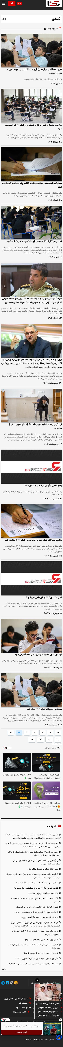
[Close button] (60, 1019)
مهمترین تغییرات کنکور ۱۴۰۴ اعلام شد (44, 709)
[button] (3, 3)
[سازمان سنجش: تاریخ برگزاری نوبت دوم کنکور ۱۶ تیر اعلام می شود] (31, 106)
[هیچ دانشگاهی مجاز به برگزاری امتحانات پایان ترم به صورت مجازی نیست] (31, 50)
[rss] (15, 983)
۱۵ (32, 739)
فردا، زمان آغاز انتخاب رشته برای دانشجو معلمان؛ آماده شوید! (34, 241)
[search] (11, 3)
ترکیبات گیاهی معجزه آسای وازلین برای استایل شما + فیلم (33, 963)
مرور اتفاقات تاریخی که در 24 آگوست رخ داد (39, 917)
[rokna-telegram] (3, 983)
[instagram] (11, 983)
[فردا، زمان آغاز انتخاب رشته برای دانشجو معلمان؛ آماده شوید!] (31, 222)
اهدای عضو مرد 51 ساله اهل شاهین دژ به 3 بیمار (37, 882)
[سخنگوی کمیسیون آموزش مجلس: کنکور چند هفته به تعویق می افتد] (31, 164)
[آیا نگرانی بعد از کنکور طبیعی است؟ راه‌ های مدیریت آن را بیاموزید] (31, 405)
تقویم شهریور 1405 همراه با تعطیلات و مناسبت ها (36, 888)
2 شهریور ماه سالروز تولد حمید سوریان (41, 939)
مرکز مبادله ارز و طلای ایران (16, 998)
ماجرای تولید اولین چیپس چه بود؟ (43, 893)
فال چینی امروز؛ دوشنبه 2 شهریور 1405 (41, 953)
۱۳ (49, 739)
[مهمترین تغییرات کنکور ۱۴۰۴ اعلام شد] (31, 690)
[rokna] (54, 3)
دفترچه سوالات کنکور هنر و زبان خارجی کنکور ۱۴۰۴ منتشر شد (33, 540)
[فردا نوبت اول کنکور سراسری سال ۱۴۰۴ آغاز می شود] (31, 636)
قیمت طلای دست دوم (26, 1007)
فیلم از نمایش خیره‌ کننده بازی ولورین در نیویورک (37, 907)
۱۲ (58, 739)
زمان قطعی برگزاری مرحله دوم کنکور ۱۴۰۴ (43, 485)
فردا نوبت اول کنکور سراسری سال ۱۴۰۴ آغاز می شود (38, 654)
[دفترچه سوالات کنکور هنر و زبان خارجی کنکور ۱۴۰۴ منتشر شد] (31, 521)
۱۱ (11, 732)
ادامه (4, 969)
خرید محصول (21, 1032)
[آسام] (58, 1039)
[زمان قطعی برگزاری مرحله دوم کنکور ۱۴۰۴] (31, 467)
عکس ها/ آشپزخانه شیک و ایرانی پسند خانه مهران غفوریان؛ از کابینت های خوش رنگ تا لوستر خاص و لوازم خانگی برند (47, 1010)
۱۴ (40, 739)
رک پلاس (52, 826)
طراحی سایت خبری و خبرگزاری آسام (40, 1039)
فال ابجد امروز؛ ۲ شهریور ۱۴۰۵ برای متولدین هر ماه (36, 912)
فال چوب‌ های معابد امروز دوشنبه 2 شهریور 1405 (36, 958)
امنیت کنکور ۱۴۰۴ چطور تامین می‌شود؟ (44, 597)
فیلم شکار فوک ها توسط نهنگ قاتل (43, 869)
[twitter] (7, 983)
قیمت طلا (23, 1003)
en (19, 3)
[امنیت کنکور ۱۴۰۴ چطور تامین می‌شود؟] (31, 578)
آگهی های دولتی (19, 1011)
